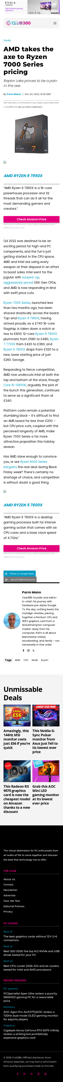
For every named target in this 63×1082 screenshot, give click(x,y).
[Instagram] (28, 650)
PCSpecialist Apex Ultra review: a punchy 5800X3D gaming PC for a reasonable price (30, 997)
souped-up (30, 277)
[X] (33, 650)
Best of (8, 931)
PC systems (11, 988)
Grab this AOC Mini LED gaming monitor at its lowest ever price (45, 795)
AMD (17, 660)
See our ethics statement (30, 106)
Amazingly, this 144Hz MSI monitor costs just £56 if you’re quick (17, 739)
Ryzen (44, 660)
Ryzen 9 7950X (28, 318)
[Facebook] (23, 650)
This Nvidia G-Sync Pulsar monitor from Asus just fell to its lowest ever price (45, 741)
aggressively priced (18, 282)
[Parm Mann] (12, 621)
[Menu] (54, 23)
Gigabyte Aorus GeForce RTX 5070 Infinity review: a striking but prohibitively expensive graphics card (31, 1034)
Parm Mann (14, 94)
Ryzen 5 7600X (14, 349)
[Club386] (18, 23)
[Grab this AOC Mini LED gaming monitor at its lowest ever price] (45, 771)
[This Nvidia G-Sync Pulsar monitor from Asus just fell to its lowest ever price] (45, 715)
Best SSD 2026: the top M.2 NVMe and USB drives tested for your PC (31, 953)
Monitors (9, 1007)
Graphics (9, 1025)
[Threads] (39, 1074)
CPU (25, 660)
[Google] (46, 1074)
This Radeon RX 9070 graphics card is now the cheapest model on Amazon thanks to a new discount (17, 799)
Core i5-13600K (15, 385)
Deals (7, 40)
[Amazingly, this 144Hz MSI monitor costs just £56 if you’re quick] (17, 715)
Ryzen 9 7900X (46, 334)
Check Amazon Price (31, 219)
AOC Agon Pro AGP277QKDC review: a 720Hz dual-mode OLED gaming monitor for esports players (31, 1015)
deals (34, 660)
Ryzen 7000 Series (17, 303)
